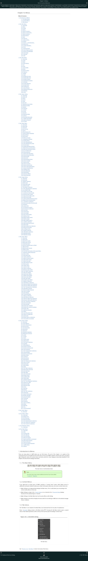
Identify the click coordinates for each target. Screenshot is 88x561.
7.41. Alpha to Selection (26, 295)
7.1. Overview (24, 238)
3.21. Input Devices (25, 87)
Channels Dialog (56, 492)
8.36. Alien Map (24, 372)
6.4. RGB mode (24, 182)
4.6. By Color (24, 102)
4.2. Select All (24, 97)
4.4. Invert (23, 99)
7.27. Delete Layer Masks (26, 275)
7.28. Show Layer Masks (26, 277)
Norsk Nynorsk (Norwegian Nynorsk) (49, 6)
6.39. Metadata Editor (26, 233)
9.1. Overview (24, 411)
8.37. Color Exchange (25, 373)
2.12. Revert (23, 41)
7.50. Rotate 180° (25, 308)
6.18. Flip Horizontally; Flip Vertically (29, 203)
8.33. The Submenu (27, 368)
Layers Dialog (39, 492)
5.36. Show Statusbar (26, 175)
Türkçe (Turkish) (57, 7)
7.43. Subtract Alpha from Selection (29, 298)
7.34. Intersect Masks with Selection (29, 285)
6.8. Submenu (29, 188)
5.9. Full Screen (24, 136)
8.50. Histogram (24, 392)
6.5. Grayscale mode (25, 184)
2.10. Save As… (24, 38)
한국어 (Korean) (25, 6)
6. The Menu (23, 177)
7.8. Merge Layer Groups (26, 248)
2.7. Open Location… (25, 34)
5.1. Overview (24, 124)
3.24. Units (23, 92)
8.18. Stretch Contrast (26, 346)
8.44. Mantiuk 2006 (25, 384)
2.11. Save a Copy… (25, 39)
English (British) (48, 5)
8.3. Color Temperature (26, 325)
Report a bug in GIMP (44, 556)
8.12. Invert (23, 337)
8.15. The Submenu (27, 342)
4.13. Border (24, 112)
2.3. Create (23, 28)
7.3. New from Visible (25, 241)
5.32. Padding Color (25, 169)
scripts (29, 476)
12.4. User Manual (25, 434)
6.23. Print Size (24, 210)
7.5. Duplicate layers (25, 243)
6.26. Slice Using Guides (26, 214)
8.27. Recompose (25, 359)
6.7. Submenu (26, 187)
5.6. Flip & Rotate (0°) (25, 132)
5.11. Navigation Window (26, 139)
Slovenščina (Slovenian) (36, 7)
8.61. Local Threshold (26, 408)
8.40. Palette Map (25, 378)
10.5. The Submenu (29, 420)
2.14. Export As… (24, 44)
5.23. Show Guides (25, 156)
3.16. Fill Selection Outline (27, 80)
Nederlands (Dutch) (39, 6)
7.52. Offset (23, 311)
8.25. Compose (24, 356)
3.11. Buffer (23, 73)
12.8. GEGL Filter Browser (26, 440)
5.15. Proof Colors (25, 145)
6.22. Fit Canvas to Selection (27, 208)
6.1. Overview (24, 178)
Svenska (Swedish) (50, 7)
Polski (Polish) (59, 6)
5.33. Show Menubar (25, 170)
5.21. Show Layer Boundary (27, 153)
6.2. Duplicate (24, 180)
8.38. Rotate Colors (25, 375)
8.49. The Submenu (26, 391)
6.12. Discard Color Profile (27, 194)
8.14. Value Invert (25, 340)
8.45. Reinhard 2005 (25, 385)
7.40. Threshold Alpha (26, 294)
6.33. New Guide (24, 224)
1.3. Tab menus (24, 22)
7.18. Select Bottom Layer (26, 262)
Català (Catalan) (12, 5)
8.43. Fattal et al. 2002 (26, 382)
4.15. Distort (24, 115)
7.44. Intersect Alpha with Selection (29, 300)
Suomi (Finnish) (70, 5)
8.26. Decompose (25, 358)
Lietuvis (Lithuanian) (31, 6)
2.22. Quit (23, 55)
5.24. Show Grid (24, 158)
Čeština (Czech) (18, 5)
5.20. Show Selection (25, 152)
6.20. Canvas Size (25, 206)
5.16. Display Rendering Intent (28, 146)
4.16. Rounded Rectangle (26, 117)
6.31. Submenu (26, 221)
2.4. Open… (23, 29)
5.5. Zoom (23, 130)
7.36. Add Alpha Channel (26, 288)
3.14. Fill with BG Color (26, 77)
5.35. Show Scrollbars (26, 173)
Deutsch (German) (30, 5)
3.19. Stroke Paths (25, 85)
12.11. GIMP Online (25, 444)
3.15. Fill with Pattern (25, 79)
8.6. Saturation (24, 329)
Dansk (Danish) (24, 5)
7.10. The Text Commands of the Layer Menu (31, 251)
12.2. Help (23, 432)
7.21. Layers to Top (25, 266)
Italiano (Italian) (12, 6)
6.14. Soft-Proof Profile (26, 197)
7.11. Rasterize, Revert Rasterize (28, 252)
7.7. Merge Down (25, 246)
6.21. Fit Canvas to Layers (26, 207)
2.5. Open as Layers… (26, 31)
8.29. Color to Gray (25, 362)
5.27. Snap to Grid (25, 162)
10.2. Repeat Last (25, 416)
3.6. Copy (23, 66)
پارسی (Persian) (64, 5)
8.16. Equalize (24, 343)
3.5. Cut (22, 64)
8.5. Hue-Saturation (25, 327)
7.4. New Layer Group (26, 242)
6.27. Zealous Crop (25, 216)
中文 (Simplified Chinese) (74, 7)
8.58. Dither (23, 404)
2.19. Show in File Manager (27, 51)
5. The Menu (23, 123)
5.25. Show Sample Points (27, 159)
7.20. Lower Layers (25, 265)
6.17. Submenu (27, 201)
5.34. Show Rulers (25, 172)
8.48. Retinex (24, 389)
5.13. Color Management (26, 142)
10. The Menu (23, 413)
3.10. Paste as (24, 72)
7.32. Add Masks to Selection (27, 282)
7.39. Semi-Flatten (25, 292)
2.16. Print (23, 47)
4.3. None (23, 98)
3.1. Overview (24, 59)
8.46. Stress (23, 386)
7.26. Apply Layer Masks (26, 274)
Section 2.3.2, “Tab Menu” (28, 549)
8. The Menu (23, 320)
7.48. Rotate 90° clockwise (27, 305)
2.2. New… (23, 27)
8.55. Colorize (24, 399)
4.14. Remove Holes (25, 114)
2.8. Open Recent (25, 35)
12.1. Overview (24, 430)
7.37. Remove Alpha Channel (27, 289)
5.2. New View (24, 126)
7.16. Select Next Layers (26, 259)
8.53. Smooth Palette (25, 396)
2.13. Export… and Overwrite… (28, 42)
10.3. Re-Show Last (25, 418)
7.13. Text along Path (25, 255)
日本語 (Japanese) (18, 6)
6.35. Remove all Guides (26, 227)
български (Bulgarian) (5, 5)
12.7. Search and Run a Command (28, 439)
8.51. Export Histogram (26, 394)
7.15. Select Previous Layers (27, 258)
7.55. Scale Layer (24, 315)
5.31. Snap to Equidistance (27, 168)
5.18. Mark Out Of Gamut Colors (28, 149)
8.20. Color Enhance (25, 349)
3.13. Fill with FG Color (26, 76)
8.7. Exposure (24, 330)
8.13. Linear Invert (25, 339)
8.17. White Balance (25, 345)
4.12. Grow (23, 111)
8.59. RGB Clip (24, 405)
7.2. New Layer (24, 239)
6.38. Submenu (27, 231)
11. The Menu (24, 425)
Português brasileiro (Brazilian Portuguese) (78, 6)
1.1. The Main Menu (25, 19)
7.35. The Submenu (29, 287)
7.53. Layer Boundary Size (27, 313)
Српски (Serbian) (44, 7)
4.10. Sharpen (24, 108)
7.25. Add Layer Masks (26, 272)
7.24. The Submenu (27, 271)
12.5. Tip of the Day (25, 436)
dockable (25, 510)
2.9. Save (23, 37)
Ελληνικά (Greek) (37, 5)
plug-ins (35, 476)
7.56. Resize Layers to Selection (28, 317)
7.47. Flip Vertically (25, 304)
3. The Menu (23, 57)
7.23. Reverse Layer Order (27, 269)
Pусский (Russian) (21, 7)
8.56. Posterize (24, 401)
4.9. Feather (23, 107)
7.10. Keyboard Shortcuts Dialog (7, 555)
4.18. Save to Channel (26, 120)
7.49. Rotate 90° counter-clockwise (29, 307)
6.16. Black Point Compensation (28, 200)
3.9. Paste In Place (25, 70)
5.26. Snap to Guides (25, 160)
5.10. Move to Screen (25, 137)
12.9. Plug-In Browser (26, 442)
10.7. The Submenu (28, 423)
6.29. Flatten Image (25, 218)
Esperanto (53, 5)
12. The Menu (23, 429)
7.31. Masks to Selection (26, 281)
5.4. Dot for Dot (24, 129)
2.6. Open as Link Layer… (26, 32)
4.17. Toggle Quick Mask (26, 118)
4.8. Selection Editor (25, 105)
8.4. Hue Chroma (25, 326)
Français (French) (77, 5)
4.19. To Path (24, 121)
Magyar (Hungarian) (5, 6)
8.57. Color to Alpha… (26, 402)
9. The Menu (23, 410)
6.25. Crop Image (25, 213)
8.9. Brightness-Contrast (26, 333)
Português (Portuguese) (66, 6)
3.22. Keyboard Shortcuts (26, 89)
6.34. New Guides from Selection (28, 226)
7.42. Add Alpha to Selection (27, 297)
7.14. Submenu (26, 256)
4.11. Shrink (23, 110)
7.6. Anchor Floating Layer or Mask (29, 245)
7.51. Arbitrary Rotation (26, 310)
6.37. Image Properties (26, 230)
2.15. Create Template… (26, 45)
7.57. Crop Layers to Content (27, 318)
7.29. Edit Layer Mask (25, 278)
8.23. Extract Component (26, 353)
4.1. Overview (24, 95)
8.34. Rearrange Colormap (27, 369)
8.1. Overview (24, 322)
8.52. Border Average (25, 395)
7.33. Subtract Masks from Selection (29, 284)
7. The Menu (23, 236)
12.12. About (24, 446)
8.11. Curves (24, 336)
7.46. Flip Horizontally (26, 302)
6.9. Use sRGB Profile (25, 190)
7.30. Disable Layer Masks (27, 279)
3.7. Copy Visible (24, 67)
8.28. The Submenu (28, 361)
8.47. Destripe (24, 388)
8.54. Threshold (24, 398)
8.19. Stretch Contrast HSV (27, 348)
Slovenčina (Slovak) (27, 7)
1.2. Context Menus (25, 20)
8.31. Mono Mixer (25, 365)
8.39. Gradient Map (25, 376)
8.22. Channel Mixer (25, 352)
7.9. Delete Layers (25, 249)
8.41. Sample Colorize (26, 379)
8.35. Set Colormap (25, 371)
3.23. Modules (24, 90)
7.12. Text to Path (25, 253)
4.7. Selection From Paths (26, 104)
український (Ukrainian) (64, 7)
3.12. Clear (23, 75)
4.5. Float (23, 101)
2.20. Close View (24, 52)
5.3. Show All (24, 127)
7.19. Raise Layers (25, 264)
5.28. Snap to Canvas (25, 163)
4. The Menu (23, 94)
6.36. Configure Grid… (26, 229)
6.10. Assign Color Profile (26, 191)
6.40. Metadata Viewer (26, 234)
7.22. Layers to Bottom (26, 268)
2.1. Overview (24, 25)
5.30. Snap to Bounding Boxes (27, 166)
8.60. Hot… (23, 407)
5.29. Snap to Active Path (26, 165)
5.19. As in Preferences (26, 150)
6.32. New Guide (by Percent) (27, 223)
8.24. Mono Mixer (25, 355)
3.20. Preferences (25, 86)
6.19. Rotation (24, 204)
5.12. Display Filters (25, 140)
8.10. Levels (23, 335)
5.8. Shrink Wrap (24, 134)
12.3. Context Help (25, 433)
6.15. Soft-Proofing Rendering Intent (29, 198)
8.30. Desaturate (24, 363)
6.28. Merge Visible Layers (27, 217)
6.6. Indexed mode (25, 185)
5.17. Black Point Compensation (28, 147)
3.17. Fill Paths (24, 82)
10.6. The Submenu (28, 422)
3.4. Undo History (25, 63)
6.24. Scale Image (25, 211)
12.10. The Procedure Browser (28, 443)
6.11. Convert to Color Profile (27, 193)
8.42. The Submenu (29, 381)
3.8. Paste (23, 69)
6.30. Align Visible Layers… (27, 220)
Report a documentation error (44, 558)
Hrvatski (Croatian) (83, 5)
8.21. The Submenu (29, 350)
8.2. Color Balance (25, 323)
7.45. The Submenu (28, 301)
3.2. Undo (23, 60)
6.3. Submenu (26, 181)
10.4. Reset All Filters (25, 419)
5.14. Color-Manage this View (27, 143)
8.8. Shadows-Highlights (26, 332)
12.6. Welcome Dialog (26, 437)
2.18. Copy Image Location (27, 50)
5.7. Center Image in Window (27, 133)
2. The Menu (23, 24)
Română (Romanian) (13, 7)
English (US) (43, 5)
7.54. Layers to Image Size (27, 314)
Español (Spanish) (58, 5)
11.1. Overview (24, 427)
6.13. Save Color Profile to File (27, 195)
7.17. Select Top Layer (26, 261)
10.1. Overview (24, 415)
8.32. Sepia (23, 366)
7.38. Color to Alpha (25, 291)
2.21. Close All (24, 54)
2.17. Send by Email (25, 48)
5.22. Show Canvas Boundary (27, 155)
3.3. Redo (23, 62)
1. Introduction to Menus (24, 17)
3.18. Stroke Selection (26, 83)
